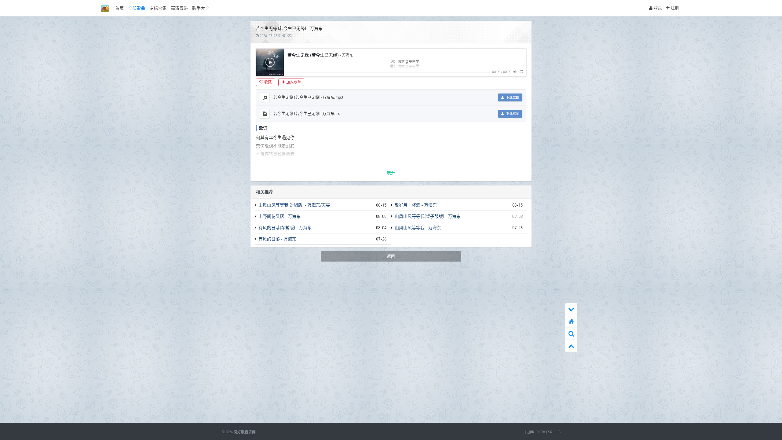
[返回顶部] (571, 346)
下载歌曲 (512, 97)
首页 (119, 8)
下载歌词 (512, 114)
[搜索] (571, 334)
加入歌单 (293, 82)
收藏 (268, 82)
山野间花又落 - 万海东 (279, 216)
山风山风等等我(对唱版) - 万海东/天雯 (294, 204)
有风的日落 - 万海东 (277, 238)
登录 (657, 7)
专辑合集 (157, 8)
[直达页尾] (571, 309)
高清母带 (179, 8)
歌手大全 (200, 8)
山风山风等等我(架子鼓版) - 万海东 (428, 216)
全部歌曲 (136, 8)
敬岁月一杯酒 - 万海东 (416, 204)
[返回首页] (571, 321)
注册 (674, 7)
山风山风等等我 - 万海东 (418, 227)
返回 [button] (391, 256)
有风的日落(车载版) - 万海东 (285, 227)
